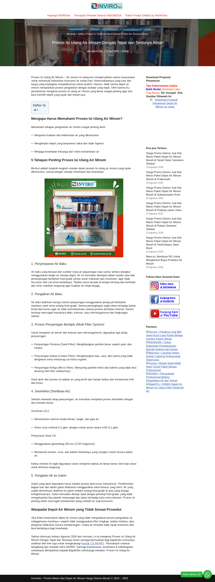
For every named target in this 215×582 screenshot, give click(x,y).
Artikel (81, 34)
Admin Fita (96, 51)
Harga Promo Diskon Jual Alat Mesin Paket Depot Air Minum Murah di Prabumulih (163, 176)
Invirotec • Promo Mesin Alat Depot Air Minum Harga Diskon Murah (70, 578)
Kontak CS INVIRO (92, 543)
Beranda (71, 34)
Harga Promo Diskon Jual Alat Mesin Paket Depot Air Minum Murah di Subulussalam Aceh (163, 191)
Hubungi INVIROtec (59, 15)
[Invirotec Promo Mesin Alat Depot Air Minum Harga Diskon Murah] (107, 6)
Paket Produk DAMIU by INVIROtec (146, 15)
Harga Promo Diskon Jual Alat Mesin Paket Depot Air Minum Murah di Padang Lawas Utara (163, 207)
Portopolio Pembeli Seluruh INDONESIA (98, 15)
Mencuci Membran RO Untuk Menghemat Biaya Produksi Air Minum (164, 260)
